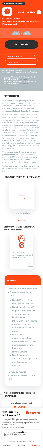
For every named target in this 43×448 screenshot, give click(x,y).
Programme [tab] (12, 280)
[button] (18, 220)
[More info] (40, 86)
